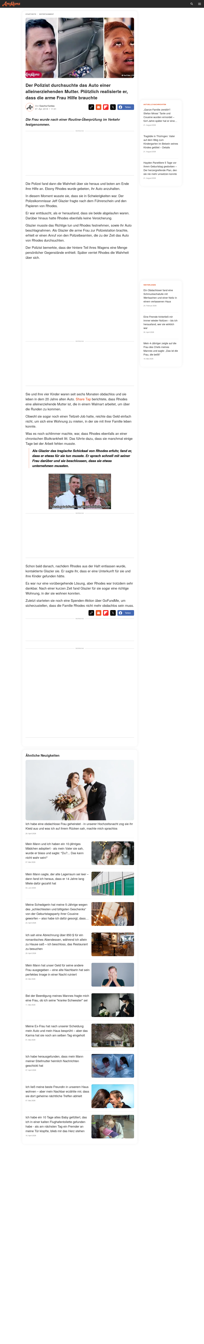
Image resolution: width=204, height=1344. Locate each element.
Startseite (31, 14)
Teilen (128, 107)
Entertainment (46, 14)
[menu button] (199, 4)
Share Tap (83, 398)
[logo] (11, 4)
